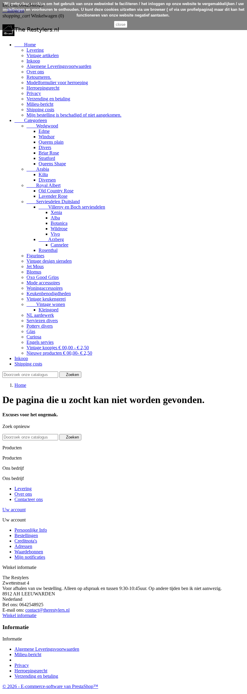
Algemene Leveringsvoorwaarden (59, 66)
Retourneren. (39, 77)
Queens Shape (52, 163)
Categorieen (30, 120)
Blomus (34, 271)
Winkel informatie (19, 615)
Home (25, 44)
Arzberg (51, 239)
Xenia (56, 212)
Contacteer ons (28, 499)
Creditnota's (25, 540)
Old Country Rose (56, 190)
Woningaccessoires (45, 288)
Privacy (34, 93)
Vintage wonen (46, 304)
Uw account (14, 509)
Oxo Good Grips (43, 277)
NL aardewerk (40, 315)
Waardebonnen (28, 551)
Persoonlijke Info (30, 530)
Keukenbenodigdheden (49, 293)
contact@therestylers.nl (47, 610)
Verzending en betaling (48, 98)
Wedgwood (42, 125)
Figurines (35, 255)
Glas (31, 331)
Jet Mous (35, 266)
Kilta (43, 174)
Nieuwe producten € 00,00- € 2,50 (59, 353)
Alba (55, 217)
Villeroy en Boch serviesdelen (72, 206)
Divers (45, 147)
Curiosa (34, 336)
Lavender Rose (53, 196)
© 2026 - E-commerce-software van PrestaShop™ (50, 686)
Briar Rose (49, 152)
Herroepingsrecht (43, 87)
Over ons (35, 71)
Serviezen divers (42, 320)
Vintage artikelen (43, 55)
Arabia (38, 169)
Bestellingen (26, 535)
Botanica (59, 223)
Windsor (47, 136)
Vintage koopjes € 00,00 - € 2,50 (58, 347)
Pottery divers (40, 326)
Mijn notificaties (29, 557)
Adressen (23, 546)
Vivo (55, 234)
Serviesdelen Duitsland (53, 201)
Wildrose (59, 228)
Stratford (47, 158)
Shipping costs (40, 109)
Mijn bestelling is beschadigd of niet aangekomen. (74, 115)
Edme (44, 131)
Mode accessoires (43, 282)
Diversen (47, 179)
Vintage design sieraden (49, 261)
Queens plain (51, 142)
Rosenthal (48, 250)
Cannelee (59, 244)
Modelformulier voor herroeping (57, 82)
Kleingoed (48, 309)
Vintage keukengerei (46, 298)
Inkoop (33, 60)
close (121, 24)
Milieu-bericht (40, 104)
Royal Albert (44, 185)
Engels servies (40, 342)
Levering (35, 50)
